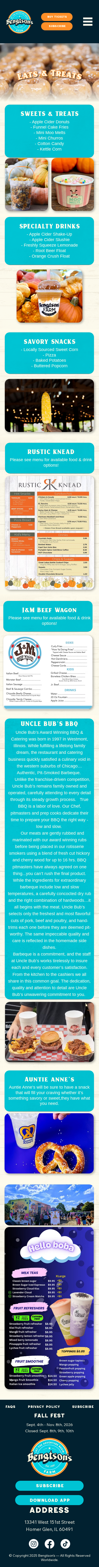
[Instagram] (33, 1544)
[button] (57, 26)
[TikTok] (65, 1544)
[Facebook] (49, 1544)
